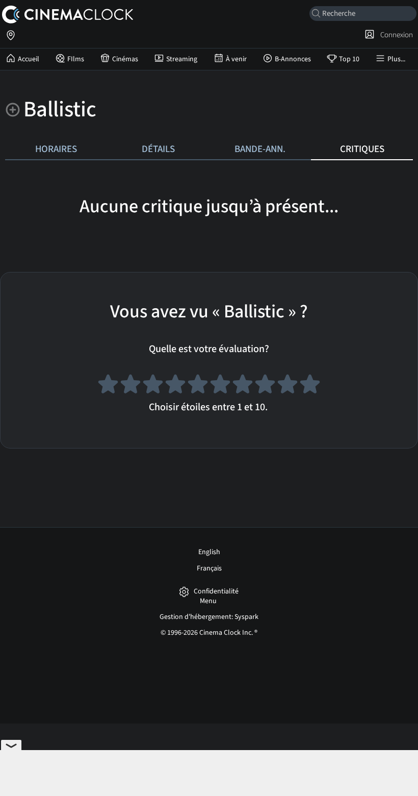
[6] (220, 386)
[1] (108, 386)
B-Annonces (293, 59)
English (209, 552)
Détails (158, 149)
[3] (153, 386)
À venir (236, 59)
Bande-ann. (259, 149)
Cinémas (125, 59)
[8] (265, 386)
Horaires (56, 149)
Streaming (181, 59)
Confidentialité (216, 591)
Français (209, 568)
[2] (130, 386)
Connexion (395, 34)
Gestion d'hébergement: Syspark (209, 617)
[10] (310, 386)
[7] (242, 386)
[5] (198, 386)
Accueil (28, 59)
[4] (175, 386)
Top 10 (349, 59)
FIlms (75, 59)
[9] (287, 386)
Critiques (362, 149)
